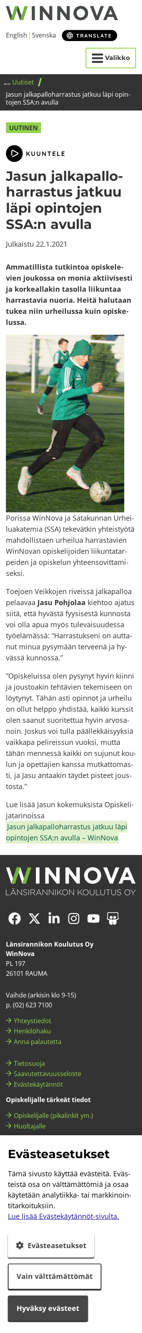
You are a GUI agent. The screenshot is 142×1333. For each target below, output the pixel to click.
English (16, 35)
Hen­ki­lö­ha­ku (32, 1031)
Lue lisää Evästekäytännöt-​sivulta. (63, 1216)
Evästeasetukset (57, 1245)
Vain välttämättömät (55, 1276)
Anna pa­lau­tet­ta (38, 1041)
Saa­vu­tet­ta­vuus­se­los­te (47, 1073)
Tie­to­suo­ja (29, 1063)
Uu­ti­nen (23, 128)
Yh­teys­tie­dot (32, 1020)
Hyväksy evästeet (48, 1308)
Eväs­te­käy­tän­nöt (38, 1084)
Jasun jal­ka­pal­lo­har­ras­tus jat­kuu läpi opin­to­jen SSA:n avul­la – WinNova (66, 832)
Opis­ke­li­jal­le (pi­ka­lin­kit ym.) (53, 1115)
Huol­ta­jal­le (30, 1126)
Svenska (44, 35)
